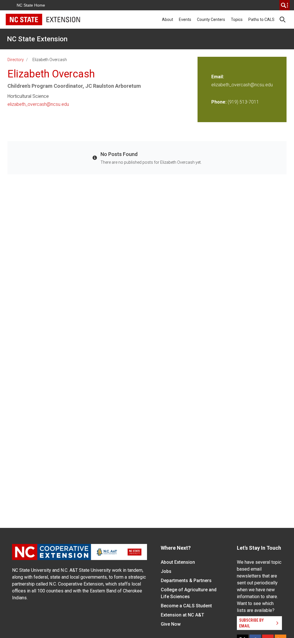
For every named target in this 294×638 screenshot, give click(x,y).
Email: (217, 76)
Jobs (166, 571)
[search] (284, 5)
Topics (237, 19)
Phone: (219, 102)
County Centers (211, 19)
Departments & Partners (186, 580)
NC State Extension (37, 39)
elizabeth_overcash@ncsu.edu (38, 104)
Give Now (171, 624)
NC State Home (31, 5)
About (167, 19)
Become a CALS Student (186, 605)
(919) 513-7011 (243, 102)
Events (185, 19)
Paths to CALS (261, 19)
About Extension (178, 562)
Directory (15, 59)
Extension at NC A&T (182, 615)
